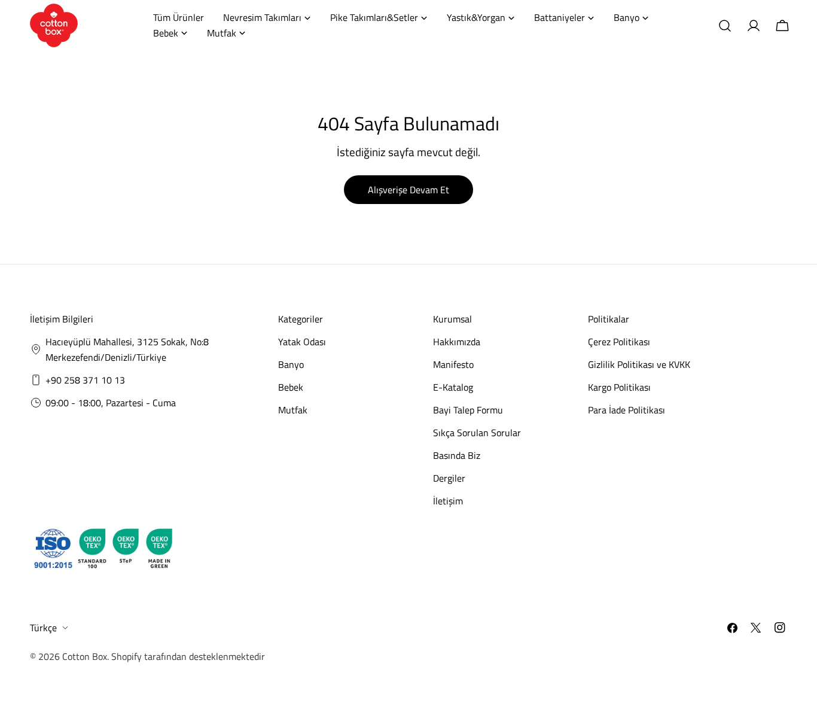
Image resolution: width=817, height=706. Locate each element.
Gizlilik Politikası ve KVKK (639, 364)
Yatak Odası (302, 341)
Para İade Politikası (626, 410)
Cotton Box (84, 656)
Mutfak (292, 410)
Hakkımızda (456, 341)
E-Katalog (453, 387)
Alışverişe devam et (408, 189)
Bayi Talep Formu (468, 410)
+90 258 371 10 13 (85, 380)
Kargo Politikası (619, 387)
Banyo (291, 364)
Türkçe (43, 627)
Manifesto (453, 364)
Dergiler (449, 478)
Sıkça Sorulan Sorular (477, 432)
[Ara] (725, 26)
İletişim (448, 501)
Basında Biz (456, 455)
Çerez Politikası (619, 341)
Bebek (290, 387)
